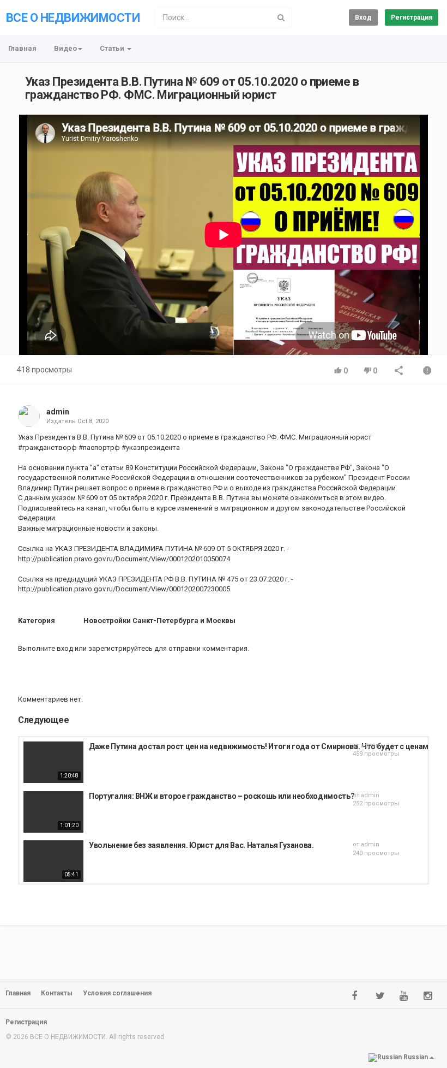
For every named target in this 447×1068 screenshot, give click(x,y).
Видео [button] (65, 48)
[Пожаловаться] (427, 371)
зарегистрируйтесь (120, 648)
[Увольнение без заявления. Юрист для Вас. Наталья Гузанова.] (53, 861)
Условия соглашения (117, 993)
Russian (416, 1057)
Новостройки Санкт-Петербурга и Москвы (159, 620)
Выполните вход (45, 648)
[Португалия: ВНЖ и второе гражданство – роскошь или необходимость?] (53, 812)
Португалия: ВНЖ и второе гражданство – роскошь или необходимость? (221, 796)
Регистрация (411, 17)
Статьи (113, 48)
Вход (363, 17)
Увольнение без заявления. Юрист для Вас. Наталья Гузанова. (201, 845)
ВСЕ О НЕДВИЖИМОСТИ (73, 18)
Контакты (57, 993)
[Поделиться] (399, 371)
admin (57, 411)
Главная (22, 48)
